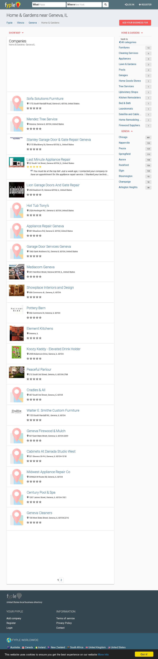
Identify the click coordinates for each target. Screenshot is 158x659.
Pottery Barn (36, 308)
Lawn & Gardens (127, 64)
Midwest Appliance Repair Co (48, 472)
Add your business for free (135, 23)
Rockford (124, 165)
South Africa (76, 647)
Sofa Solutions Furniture (45, 99)
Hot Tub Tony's (38, 205)
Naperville (124, 142)
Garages (123, 75)
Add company (13, 618)
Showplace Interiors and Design (50, 287)
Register (146, 4)
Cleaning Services (128, 53)
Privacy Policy (64, 623)
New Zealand (57, 647)
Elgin (121, 170)
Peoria (122, 148)
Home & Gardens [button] (130, 33)
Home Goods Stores (130, 80)
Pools (122, 69)
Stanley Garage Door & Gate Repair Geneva (59, 140)
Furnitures (124, 47)
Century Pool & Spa (41, 492)
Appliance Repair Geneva (45, 226)
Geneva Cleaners (39, 513)
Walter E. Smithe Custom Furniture (53, 410)
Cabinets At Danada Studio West (51, 451)
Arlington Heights (128, 187)
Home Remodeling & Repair (130, 119)
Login (9, 627)
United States (118, 647)
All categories (128, 42)
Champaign (125, 181)
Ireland (41, 647)
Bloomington (125, 176)
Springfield (125, 154)
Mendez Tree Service (42, 119)
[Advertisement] (65, 70)
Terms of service (65, 618)
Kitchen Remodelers (130, 97)
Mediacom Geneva (41, 267)
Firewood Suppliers (129, 125)
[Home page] (12, 4)
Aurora (122, 159)
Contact (60, 627)
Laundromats (126, 108)
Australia (15, 647)
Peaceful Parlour (39, 369)
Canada (28, 647)
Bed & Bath (125, 103)
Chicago (123, 137)
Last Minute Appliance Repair (49, 159)
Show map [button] (14, 33)
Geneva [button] (125, 131)
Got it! (144, 654)
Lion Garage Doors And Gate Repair (53, 185)
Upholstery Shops (128, 92)
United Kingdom (97, 647)
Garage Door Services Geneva (49, 246)
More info (103, 654)
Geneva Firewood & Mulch (46, 431)
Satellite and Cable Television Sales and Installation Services (130, 114)
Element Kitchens (40, 328)
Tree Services (126, 86)
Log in (130, 4)
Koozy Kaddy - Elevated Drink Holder (54, 349)
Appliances (125, 58)
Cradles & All (36, 390)
